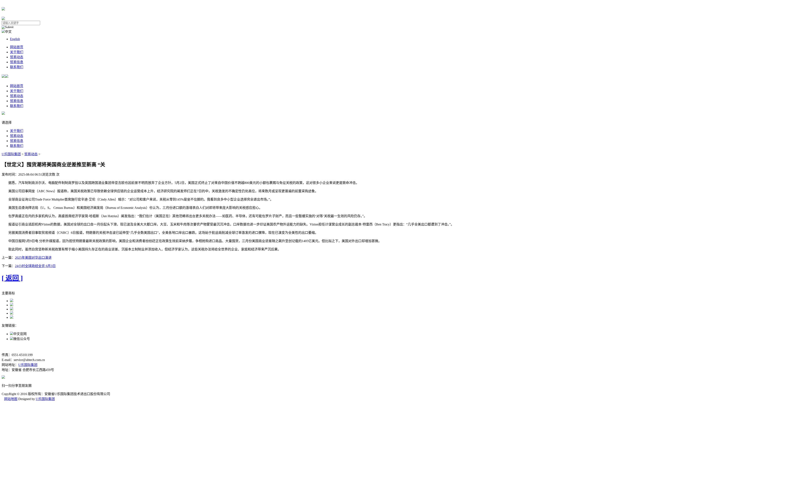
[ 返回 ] (12, 278)
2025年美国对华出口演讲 (33, 257)
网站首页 (16, 47)
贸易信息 (16, 62)
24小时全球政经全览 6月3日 (35, 266)
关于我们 (16, 52)
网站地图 (10, 399)
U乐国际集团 (11, 154)
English (15, 39)
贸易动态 (16, 57)
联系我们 (16, 67)
